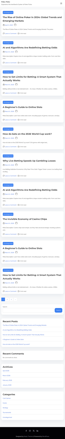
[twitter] (34, 431)
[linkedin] (37, 431)
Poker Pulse (5, 2)
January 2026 (7, 385)
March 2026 (6, 375)
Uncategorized (8, 12)
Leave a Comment (10, 33)
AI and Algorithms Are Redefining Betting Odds (30, 47)
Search (5, 307)
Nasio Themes (28, 436)
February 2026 (7, 380)
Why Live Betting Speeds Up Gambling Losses (29, 160)
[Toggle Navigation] (61, 3)
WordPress (45, 436)
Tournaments (7, 412)
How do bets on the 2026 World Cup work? (27, 134)
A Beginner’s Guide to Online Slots (22, 107)
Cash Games (7, 398)
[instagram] (30, 431)
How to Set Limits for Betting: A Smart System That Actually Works (23, 335)
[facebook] (26, 431)
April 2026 (6, 371)
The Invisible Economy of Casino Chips (25, 219)
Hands (5, 403)
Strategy (5, 408)
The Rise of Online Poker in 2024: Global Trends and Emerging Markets (24, 325)
